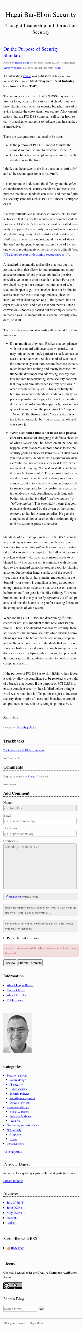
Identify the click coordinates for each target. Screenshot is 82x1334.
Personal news (15, 1144)
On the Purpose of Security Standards (30, 51)
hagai (58, 67)
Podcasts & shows (20, 1116)
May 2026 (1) (16, 1212)
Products (14, 1121)
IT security (16, 1084)
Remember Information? (23, 938)
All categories (12, 1151)
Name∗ (8, 802)
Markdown (15, 896)
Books (13, 1139)
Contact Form (16, 990)
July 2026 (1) (15, 1202)
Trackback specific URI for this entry (24, 750)
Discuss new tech (19, 1103)
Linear (31, 776)
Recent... (13, 1217)
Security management (22, 1098)
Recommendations (18, 1107)
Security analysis (17, 1075)
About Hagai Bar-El (20, 985)
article (27, 76)
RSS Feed (17, 1247)
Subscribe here (13, 1181)
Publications (15, 1000)
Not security (14, 1130)
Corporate (15, 1134)
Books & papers (19, 1112)
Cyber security (18, 1089)
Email (7, 815)
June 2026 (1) (16, 1207)
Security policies (12, 67)
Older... (12, 1222)
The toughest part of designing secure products (36, 254)
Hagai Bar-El (22, 62)
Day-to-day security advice (23, 1125)
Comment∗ (10, 841)
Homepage (10, 828)
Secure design (17, 1080)
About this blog (17, 995)
